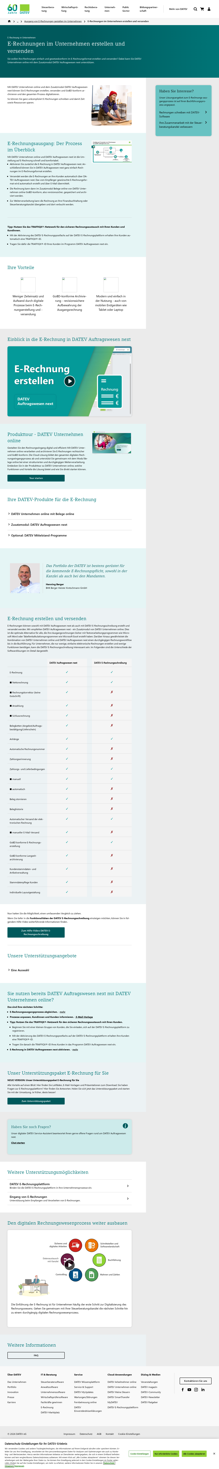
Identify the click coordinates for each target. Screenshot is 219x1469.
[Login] (209, 9)
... (17, 21)
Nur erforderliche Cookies (166, 1453)
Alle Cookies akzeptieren (194, 1453)
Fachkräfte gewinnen (51, 1402)
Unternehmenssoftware (53, 1392)
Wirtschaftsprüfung (69, 9)
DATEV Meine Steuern (119, 1392)
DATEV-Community (151, 1392)
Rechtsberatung (91, 9)
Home (9, 21)
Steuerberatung (48, 9)
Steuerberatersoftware (52, 1381)
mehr (62, 1011)
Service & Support (83, 1386)
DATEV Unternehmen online (122, 1386)
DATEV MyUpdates (83, 1392)
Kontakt (110, 1433)
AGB (99, 1433)
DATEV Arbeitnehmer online (122, 1381)
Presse (10, 1397)
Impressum (69, 1433)
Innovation (12, 1392)
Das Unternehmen (16, 1381)
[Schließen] (214, 1453)
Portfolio (11, 1386)
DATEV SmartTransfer (119, 1397)
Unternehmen (110, 9)
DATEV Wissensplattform (87, 1381)
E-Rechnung (47, 1407)
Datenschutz (86, 1433)
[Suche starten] (195, 9)
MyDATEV (113, 1402)
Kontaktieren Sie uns (195, 1380)
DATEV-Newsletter (150, 1397)
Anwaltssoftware (49, 1386)
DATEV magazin (149, 1386)
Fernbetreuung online (85, 1402)
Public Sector (126, 9)
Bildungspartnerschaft (149, 9)
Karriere (11, 1402)
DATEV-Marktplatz (50, 1412)
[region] (109, 1454)
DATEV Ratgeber (149, 1402)
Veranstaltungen (149, 1381)
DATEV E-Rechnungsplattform (123, 1407)
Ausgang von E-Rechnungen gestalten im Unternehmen (53, 21)
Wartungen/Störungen (85, 1397)
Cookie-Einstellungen (129, 1433)
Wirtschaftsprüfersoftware (54, 1397)
